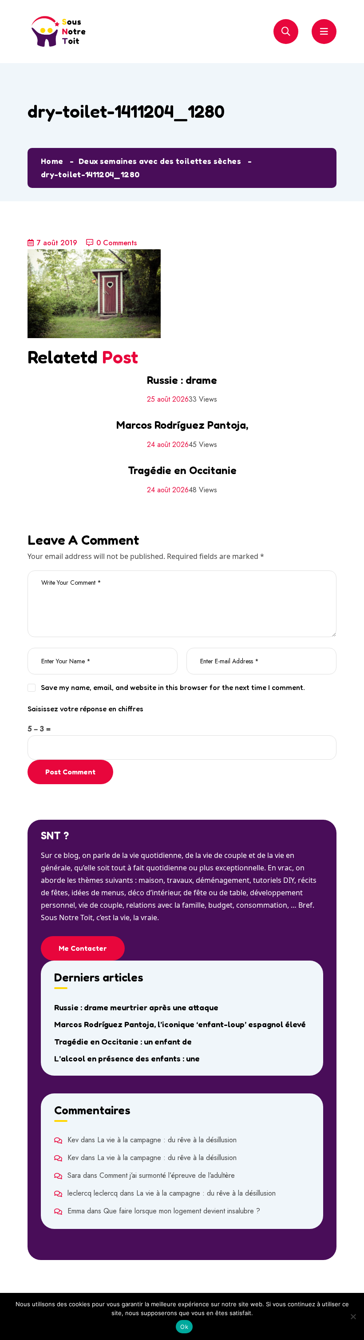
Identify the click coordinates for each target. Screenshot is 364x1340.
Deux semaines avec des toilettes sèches (160, 161)
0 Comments (116, 243)
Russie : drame (182, 380)
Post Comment (70, 771)
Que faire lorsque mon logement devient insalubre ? (181, 1211)
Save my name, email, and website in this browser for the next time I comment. (173, 687)
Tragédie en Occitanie (182, 470)
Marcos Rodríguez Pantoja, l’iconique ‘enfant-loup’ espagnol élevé (180, 1024)
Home (52, 161)
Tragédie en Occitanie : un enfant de (123, 1041)
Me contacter (83, 948)
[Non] (352, 1316)
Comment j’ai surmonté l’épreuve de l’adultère (167, 1175)
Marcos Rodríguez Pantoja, (182, 425)
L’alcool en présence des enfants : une (127, 1058)
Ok (184, 1326)
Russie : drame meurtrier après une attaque (136, 1007)
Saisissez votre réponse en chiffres (85, 708)
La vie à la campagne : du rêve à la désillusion (167, 1140)
